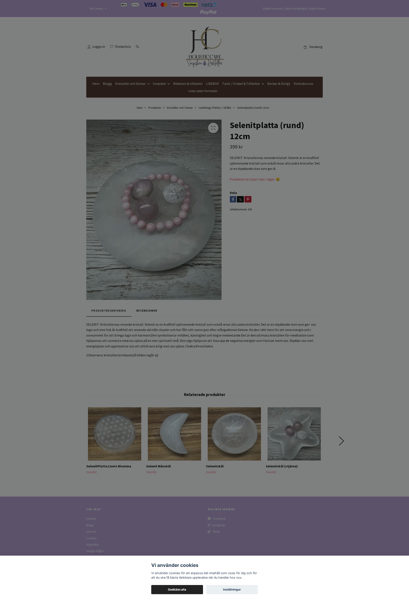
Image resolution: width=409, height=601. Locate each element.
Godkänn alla (177, 589)
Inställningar (232, 589)
